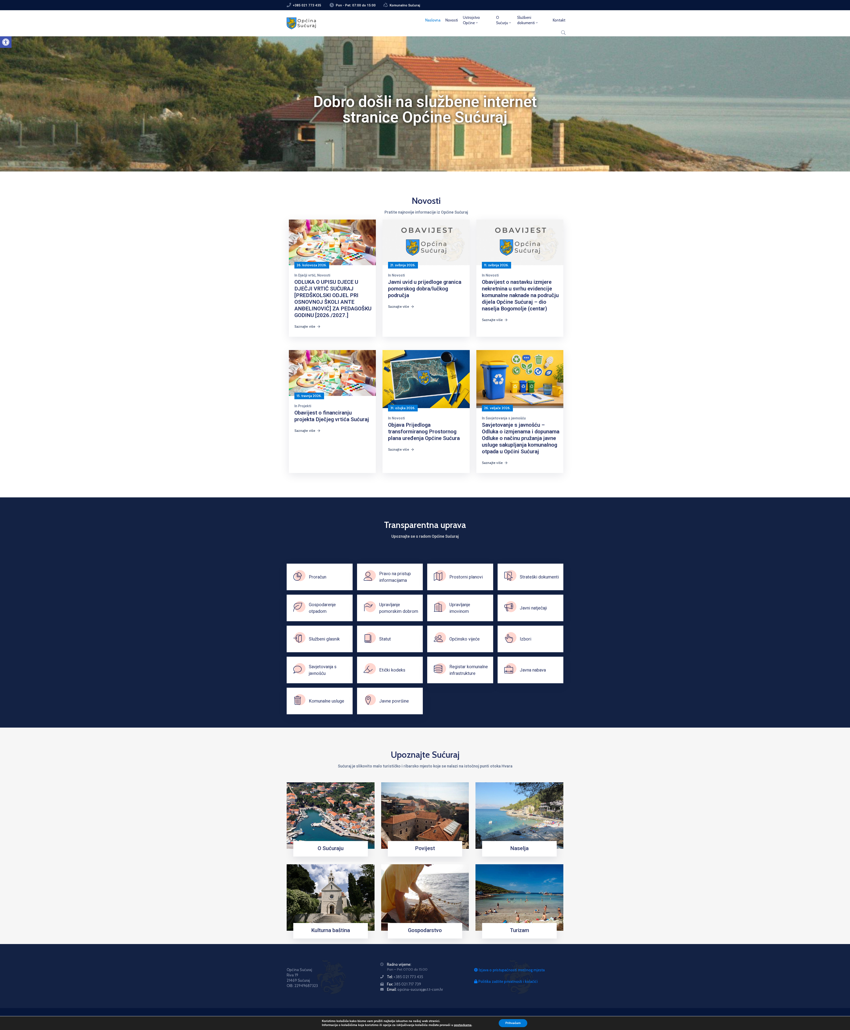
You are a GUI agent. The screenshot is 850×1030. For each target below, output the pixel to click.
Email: (415, 989)
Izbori (525, 639)
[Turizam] (519, 897)
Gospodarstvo (425, 930)
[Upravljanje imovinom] (438, 608)
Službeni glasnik (324, 639)
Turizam (519, 930)
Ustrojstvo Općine (471, 20)
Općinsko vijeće (464, 639)
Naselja (519, 848)
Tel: (405, 977)
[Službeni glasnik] (297, 639)
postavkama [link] (462, 1025)
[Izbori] (508, 639)
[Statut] (368, 639)
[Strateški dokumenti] (508, 577)
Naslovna (432, 20)
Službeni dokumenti (526, 20)
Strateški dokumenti (539, 577)
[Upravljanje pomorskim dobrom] (368, 608)
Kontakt (559, 20)
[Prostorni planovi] (438, 577)
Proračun (317, 577)
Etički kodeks (392, 670)
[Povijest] (425, 815)
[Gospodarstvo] (425, 897)
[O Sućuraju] (331, 815)
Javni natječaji (533, 608)
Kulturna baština (330, 930)
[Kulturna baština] (331, 897)
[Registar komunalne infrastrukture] (438, 670)
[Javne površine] (368, 701)
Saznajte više (304, 326)
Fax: (404, 984)
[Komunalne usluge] (297, 701)
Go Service (518, 855)
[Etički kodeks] (368, 670)
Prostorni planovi (466, 577)
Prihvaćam (513, 1023)
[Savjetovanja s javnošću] (297, 670)
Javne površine (394, 701)
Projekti (304, 406)
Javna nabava (533, 670)
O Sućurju (502, 20)
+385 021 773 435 (307, 5)
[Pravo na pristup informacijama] (368, 577)
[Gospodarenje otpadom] (297, 608)
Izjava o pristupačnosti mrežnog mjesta (511, 970)
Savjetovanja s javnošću (506, 418)
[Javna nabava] (508, 670)
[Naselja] (519, 815)
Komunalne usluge (326, 701)
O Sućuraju (331, 848)
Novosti (451, 20)
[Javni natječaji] (508, 608)
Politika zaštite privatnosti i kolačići (507, 981)
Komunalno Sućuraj (405, 5)
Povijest (425, 848)
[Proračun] (297, 577)
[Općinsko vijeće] (438, 639)
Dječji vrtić (306, 275)
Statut (385, 639)
